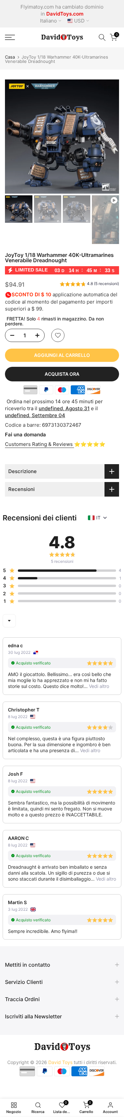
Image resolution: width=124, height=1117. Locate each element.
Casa (10, 57)
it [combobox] (98, 517)
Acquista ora (62, 374)
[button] (89, 284)
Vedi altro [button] (98, 686)
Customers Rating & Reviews (39, 444)
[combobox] (9, 620)
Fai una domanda (25, 434)
